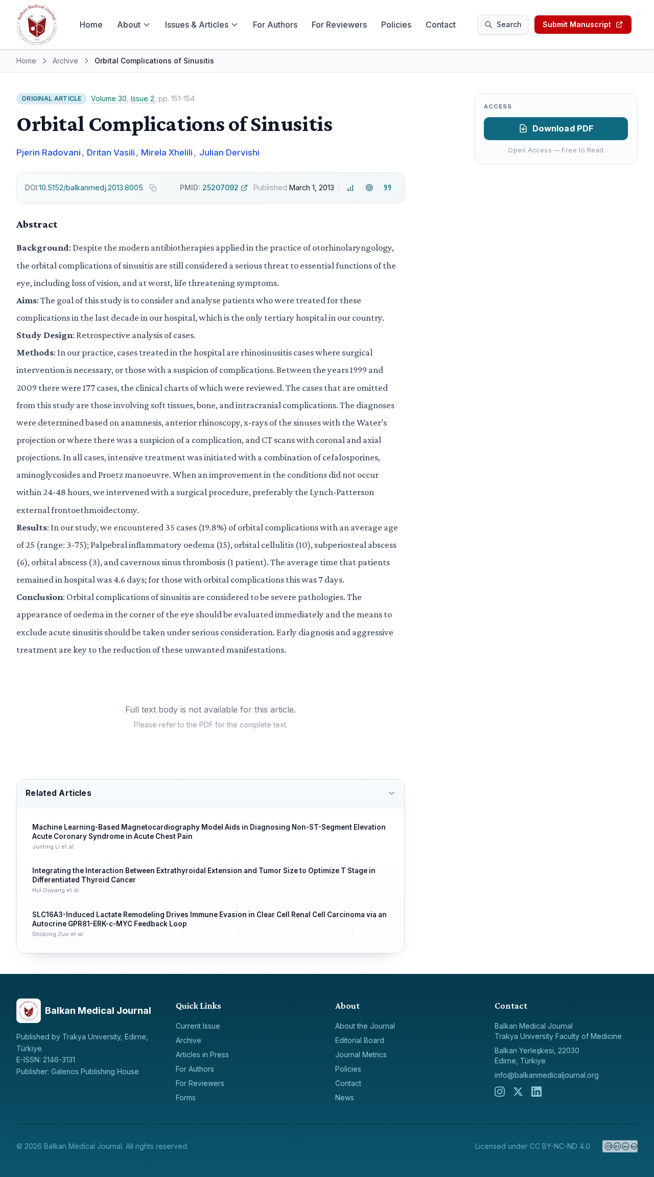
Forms (186, 1097)
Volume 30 (109, 98)
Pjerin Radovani (48, 152)
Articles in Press (202, 1054)
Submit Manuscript (577, 24)
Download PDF (563, 128)
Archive (65, 60)
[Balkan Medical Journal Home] (36, 24)
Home (91, 24)
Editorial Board (359, 1040)
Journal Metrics (361, 1054)
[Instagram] (500, 1091)
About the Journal (365, 1025)
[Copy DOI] (152, 187)
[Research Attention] (369, 188)
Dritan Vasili (111, 152)
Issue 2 (142, 98)
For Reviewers (339, 24)
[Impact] (350, 188)
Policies (396, 24)
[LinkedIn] (536, 1091)
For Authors (275, 24)
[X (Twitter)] (518, 1091)
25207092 (209, 187)
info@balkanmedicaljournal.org (547, 1075)
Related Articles (58, 793)
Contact (441, 24)
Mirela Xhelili (167, 152)
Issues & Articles (196, 24)
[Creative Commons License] (620, 1146)
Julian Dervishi (229, 152)
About (129, 24)
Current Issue (198, 1025)
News (344, 1097)
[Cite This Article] (387, 188)
